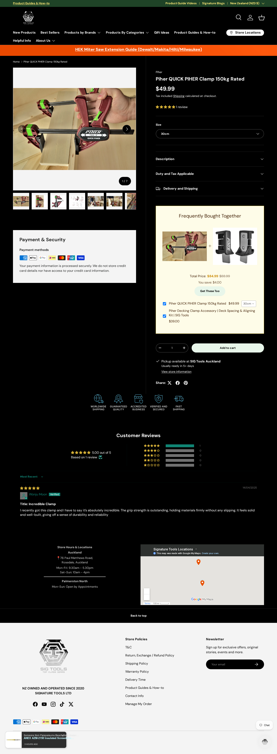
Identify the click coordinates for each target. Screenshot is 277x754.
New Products (24, 32)
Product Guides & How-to (195, 32)
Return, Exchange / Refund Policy (149, 655)
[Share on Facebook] (178, 383)
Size (158, 124)
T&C (128, 647)
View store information (176, 371)
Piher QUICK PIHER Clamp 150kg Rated (45, 62)
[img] (30, 488)
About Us (43, 40)
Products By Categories (125, 32)
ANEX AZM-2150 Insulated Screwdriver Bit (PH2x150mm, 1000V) (49, 738)
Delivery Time (135, 680)
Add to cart (228, 348)
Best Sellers (50, 32)
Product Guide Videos (181, 3)
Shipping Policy (136, 663)
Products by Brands (80, 32)
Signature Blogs (213, 3)
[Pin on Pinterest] (186, 383)
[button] (261, 17)
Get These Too (210, 291)
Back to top (139, 615)
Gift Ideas (161, 32)
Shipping (179, 96)
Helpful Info (22, 40)
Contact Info (134, 696)
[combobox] (249, 304)
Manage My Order (138, 704)
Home (16, 62)
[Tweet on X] (169, 383)
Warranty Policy (137, 671)
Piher (159, 72)
